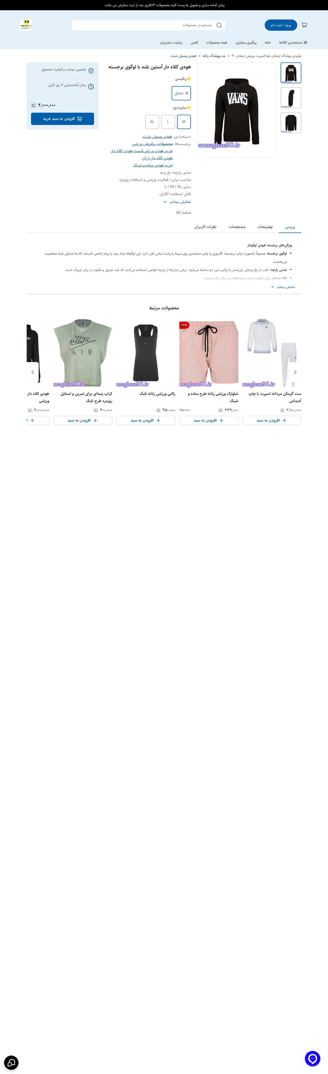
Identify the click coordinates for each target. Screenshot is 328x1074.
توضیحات (265, 227)
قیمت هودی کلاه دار (127, 151)
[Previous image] (204, 110)
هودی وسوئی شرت (183, 55)
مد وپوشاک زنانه (214, 55)
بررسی (290, 227)
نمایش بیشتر (286, 287)
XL (152, 122)
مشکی (178, 93)
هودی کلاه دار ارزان (157, 158)
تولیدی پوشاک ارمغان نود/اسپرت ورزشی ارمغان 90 (266, 55)
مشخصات (237, 227)
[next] (32, 372)
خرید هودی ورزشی (158, 151)
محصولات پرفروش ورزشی (152, 144)
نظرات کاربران (205, 227)
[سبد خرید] (304, 25)
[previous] (295, 372)
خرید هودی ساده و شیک (153, 165)
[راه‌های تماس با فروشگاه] (11, 1063)
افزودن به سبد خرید (59, 118)
